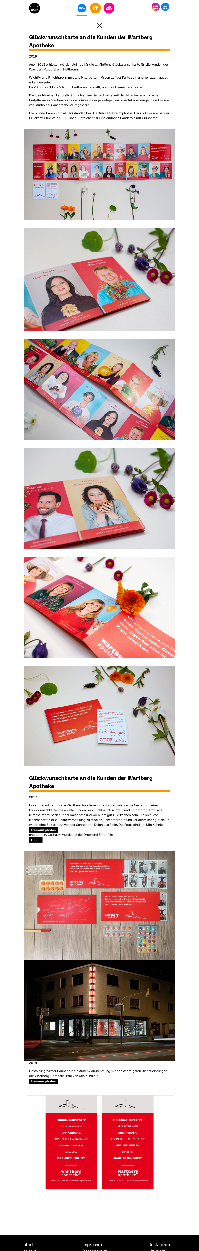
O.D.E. (35, 840)
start (28, 1245)
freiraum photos (43, 830)
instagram (160, 1245)
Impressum (92, 1245)
